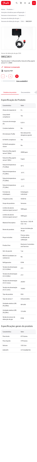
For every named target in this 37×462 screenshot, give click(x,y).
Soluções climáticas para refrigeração (12, 12)
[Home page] (6, 3)
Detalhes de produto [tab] (9, 92)
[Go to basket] (21, 3)
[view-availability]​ (22, 81)
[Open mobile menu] (34, 3)
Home (3, 9)
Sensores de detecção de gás (10, 18)
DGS (22, 21)
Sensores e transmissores (9, 15)
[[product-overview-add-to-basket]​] (17, 76)
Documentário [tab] (25, 92)
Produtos (10, 9)
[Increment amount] (10, 76)
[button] (25, 3)
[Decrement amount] (3, 76)
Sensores (21, 15)
